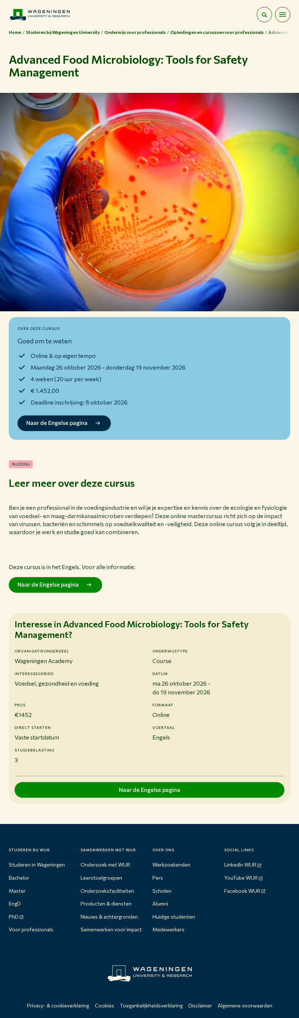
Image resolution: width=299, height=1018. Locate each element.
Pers (157, 878)
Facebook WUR (242, 891)
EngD (15, 903)
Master (17, 891)
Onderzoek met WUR (105, 864)
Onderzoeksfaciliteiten (107, 891)
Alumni (160, 903)
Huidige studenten (173, 917)
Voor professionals (31, 929)
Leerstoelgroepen (101, 878)
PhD (14, 917)
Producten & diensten (106, 903)
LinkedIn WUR (240, 864)
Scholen (161, 891)
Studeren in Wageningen (37, 864)
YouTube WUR (241, 878)
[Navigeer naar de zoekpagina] (264, 14)
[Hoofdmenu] (282, 14)
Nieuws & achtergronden (109, 917)
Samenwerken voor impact (111, 929)
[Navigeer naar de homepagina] (40, 14)
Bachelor (19, 878)
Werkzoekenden (171, 864)
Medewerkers (168, 929)
